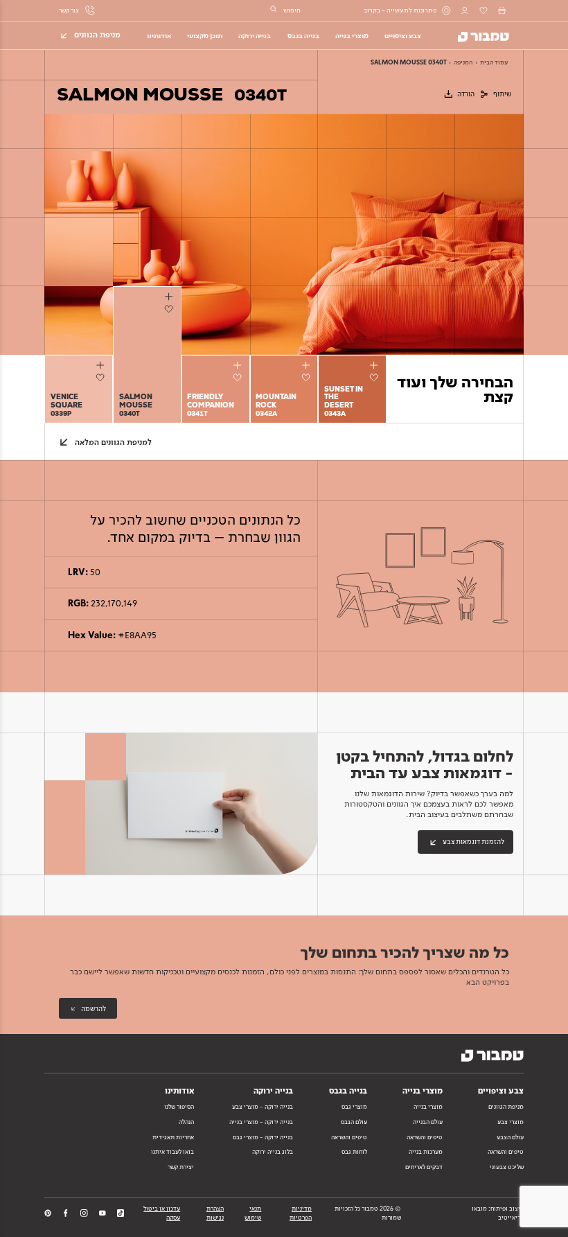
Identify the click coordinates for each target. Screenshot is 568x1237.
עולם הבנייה (428, 1121)
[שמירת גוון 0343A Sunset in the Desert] (376, 377)
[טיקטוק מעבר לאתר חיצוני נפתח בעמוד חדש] (120, 1212)
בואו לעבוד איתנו (172, 1151)
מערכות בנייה (426, 1151)
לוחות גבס (354, 1151)
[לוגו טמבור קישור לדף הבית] (478, 35)
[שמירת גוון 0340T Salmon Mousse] (170, 308)
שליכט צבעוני (507, 1166)
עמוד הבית (494, 62)
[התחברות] (465, 10)
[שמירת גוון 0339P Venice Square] (102, 377)
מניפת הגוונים (506, 1106)
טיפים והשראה (506, 1151)
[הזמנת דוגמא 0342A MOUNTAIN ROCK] (306, 364)
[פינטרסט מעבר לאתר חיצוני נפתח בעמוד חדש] (47, 1212)
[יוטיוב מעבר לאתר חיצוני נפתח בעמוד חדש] (102, 1212)
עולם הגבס (354, 1121)
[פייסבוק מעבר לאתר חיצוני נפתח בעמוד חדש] (65, 1212)
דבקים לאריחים (424, 1166)
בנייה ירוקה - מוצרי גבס (263, 1137)
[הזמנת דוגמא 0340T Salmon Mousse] (170, 296)
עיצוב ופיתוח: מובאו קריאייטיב (498, 1212)
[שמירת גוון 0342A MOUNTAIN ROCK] (307, 377)
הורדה (465, 93)
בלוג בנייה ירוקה (272, 1151)
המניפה (463, 62)
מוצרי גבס (354, 1106)
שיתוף (502, 93)
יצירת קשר (181, 1166)
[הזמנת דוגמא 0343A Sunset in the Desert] (375, 364)
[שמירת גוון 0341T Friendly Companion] (239, 377)
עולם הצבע (510, 1137)
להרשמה (93, 1008)
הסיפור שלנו (179, 1106)
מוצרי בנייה (428, 1106)
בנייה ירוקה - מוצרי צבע (262, 1106)
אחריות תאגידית (173, 1137)
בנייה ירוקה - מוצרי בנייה (261, 1121)
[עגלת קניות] (501, 10)
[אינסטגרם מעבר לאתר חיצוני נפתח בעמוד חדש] (83, 1212)
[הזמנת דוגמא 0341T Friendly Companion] (238, 364)
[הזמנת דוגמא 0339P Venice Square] (101, 364)
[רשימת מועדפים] (483, 10)
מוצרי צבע (510, 1121)
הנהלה (186, 1121)
